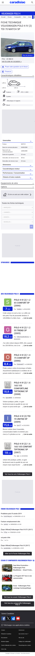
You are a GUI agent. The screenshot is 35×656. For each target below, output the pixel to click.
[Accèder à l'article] (7, 568)
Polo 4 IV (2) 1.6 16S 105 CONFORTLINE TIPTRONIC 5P (22, 388)
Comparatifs (17, 17)
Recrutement (4, 637)
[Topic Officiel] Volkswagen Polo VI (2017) (15, 545)
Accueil (3, 17)
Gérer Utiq (3, 649)
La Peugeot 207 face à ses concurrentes (22, 577)
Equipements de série (9, 183)
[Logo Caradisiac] (17, 4)
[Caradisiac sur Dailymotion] (13, 619)
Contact (3, 630)
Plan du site (21, 637)
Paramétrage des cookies (25, 645)
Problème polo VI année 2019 (11, 514)
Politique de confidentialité (25, 641)
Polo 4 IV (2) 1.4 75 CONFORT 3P (22, 358)
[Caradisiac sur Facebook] (3, 619)
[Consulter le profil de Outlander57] (7, 361)
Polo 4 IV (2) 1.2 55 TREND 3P (22, 330)
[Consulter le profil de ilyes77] (7, 422)
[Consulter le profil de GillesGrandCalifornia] (7, 333)
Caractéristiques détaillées (11, 75)
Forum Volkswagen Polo (10, 509)
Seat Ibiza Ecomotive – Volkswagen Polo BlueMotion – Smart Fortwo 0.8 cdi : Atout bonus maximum (22, 567)
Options (4, 187)
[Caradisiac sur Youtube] (18, 619)
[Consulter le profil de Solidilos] (7, 305)
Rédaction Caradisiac (6, 633)
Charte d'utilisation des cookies (8, 645)
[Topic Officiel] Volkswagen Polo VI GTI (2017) (17, 529)
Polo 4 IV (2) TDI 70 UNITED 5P (22, 419)
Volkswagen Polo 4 (10, 13)
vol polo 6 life (5, 537)
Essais (10, 17)
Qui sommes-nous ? (23, 633)
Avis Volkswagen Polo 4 (10, 294)
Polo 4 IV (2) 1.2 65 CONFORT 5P (22, 303)
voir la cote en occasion (12, 61)
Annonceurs (21, 630)
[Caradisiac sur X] (8, 619)
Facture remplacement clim (10, 521)
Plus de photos (28, 55)
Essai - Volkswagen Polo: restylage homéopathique (22, 587)
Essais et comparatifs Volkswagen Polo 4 (16, 560)
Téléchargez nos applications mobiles (16, 625)
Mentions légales (5, 641)
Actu (29, 17)
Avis (24, 17)
